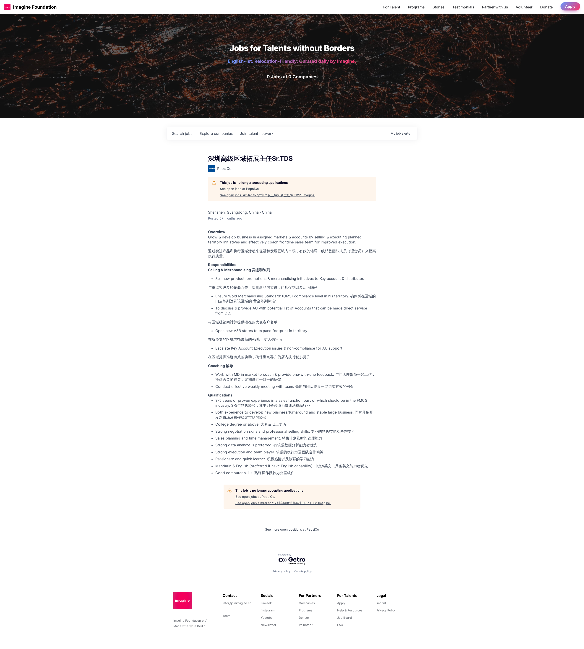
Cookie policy (303, 571)
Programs (416, 7)
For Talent (391, 7)
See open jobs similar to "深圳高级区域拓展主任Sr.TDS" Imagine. (267, 195)
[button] (7, 7)
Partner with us (495, 7)
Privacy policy (281, 571)
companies (216, 133)
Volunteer (524, 7)
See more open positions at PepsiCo (292, 529)
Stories (439, 7)
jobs (182, 133)
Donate (546, 7)
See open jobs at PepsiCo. (240, 189)
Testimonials (463, 7)
